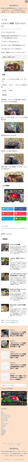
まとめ (3, 413)
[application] (14, 398)
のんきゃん (14, 5)
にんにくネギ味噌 (15, 244)
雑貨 (2, 434)
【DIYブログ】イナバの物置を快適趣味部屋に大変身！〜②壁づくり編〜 (18, 355)
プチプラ (3, 425)
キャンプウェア (5, 415)
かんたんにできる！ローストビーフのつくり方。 (18, 290)
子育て (3, 426)
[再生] (3, 404)
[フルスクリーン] (25, 404)
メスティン (15, 228)
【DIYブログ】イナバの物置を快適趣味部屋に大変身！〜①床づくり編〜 (18, 366)
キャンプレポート (6, 416)
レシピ (20, 228)
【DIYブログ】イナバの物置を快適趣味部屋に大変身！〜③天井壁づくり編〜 (18, 344)
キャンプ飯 (5, 226)
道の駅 (3, 433)
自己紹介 (3, 431)
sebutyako (9, 234)
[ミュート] (22, 404)
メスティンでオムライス (11, 320)
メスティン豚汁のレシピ (11, 322)
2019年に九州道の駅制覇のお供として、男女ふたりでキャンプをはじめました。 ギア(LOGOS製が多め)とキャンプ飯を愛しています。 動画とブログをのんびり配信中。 (14, 453)
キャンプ (10, 228)
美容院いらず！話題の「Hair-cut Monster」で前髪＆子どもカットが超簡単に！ (18, 377)
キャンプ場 (4, 418)
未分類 (3, 429)
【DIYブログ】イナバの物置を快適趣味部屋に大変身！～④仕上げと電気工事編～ (18, 333)
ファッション (5, 423)
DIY (2, 412)
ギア (2, 421)
